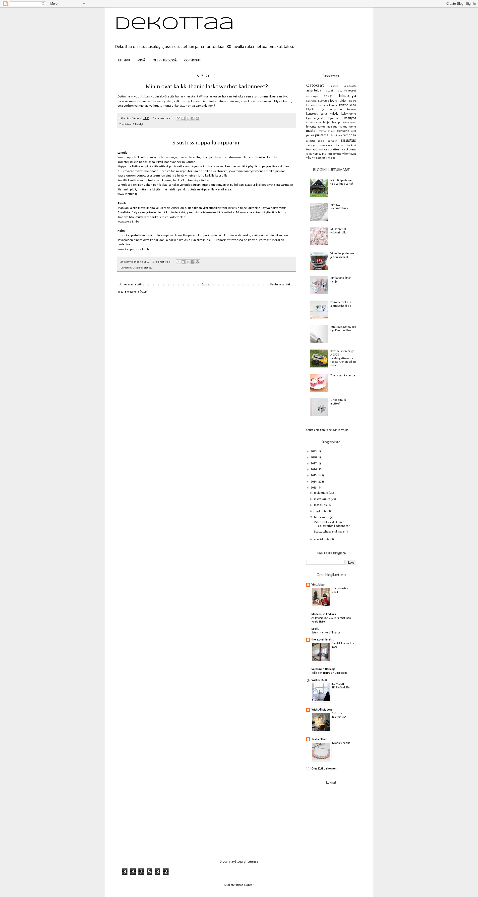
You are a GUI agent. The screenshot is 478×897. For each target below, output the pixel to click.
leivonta (311, 126)
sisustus (149, 268)
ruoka (321, 141)
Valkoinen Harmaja (323, 669)
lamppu (336, 122)
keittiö (343, 105)
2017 (314, 463)
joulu (333, 101)
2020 (314, 457)
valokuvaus (349, 149)
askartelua (313, 90)
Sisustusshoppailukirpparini (207, 143)
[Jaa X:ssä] (187, 118)
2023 (314, 451)
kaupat (333, 105)
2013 (314, 487)
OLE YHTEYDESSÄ (165, 60)
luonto (321, 127)
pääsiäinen (336, 135)
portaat (310, 135)
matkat (311, 131)
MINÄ (141, 60)
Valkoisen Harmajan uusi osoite (329, 673)
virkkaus (330, 158)
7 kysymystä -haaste (343, 375)
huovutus (323, 101)
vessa (338, 154)
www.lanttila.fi (128, 194)
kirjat (322, 109)
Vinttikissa (318, 584)
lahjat (326, 122)
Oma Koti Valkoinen (324, 768)
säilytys (310, 145)
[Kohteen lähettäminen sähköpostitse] (178, 118)
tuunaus (311, 149)
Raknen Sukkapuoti (343, 86)
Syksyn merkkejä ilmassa (325, 632)
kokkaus (351, 109)
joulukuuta (321, 493)
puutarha (321, 135)
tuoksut (351, 145)
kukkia (334, 114)
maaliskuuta (322, 539)
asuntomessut (347, 90)
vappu (309, 154)
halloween (311, 101)
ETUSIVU (124, 60)
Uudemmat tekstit (130, 284)
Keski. (315, 629)
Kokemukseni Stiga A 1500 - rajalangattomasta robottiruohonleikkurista (343, 358)
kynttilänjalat (314, 118)
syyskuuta (320, 511)
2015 (314, 475)
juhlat (342, 100)
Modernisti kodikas (323, 614)
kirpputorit (336, 109)
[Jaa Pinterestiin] (197, 118)
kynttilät (333, 118)
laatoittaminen (314, 123)
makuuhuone (347, 126)
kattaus (323, 105)
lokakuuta (321, 505)
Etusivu (206, 284)
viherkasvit (349, 153)
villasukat (319, 158)
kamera (352, 101)
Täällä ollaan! (319, 739)
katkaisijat (311, 105)
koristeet (312, 113)
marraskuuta (322, 499)
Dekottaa (174, 24)
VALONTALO (319, 680)
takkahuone (325, 145)
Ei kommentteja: (161, 118)
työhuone (323, 149)
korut (323, 113)
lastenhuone (349, 123)
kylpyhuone (348, 113)
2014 (314, 481)
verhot (331, 154)
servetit (332, 140)
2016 (314, 469)
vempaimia (320, 153)
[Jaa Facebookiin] (192, 118)
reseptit (310, 141)
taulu (339, 145)
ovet (353, 131)
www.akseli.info (128, 221)
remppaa (349, 135)
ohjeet (331, 131)
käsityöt (350, 118)
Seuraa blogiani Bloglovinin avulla (327, 430)
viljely (309, 157)
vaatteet (335, 149)
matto (322, 131)
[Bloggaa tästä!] (183, 118)
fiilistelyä (138, 124)
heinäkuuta (322, 517)
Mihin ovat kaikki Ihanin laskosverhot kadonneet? (207, 87)
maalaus (332, 126)
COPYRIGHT (192, 60)
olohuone (343, 131)
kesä (353, 105)
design (328, 96)
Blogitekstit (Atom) (136, 291)
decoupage (312, 96)
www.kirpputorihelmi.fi (133, 249)
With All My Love (322, 709)
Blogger (248, 885)
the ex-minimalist (322, 639)
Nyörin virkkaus (341, 743)
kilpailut (310, 109)
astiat (329, 90)
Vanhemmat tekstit (282, 284)
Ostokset (138, 268)
